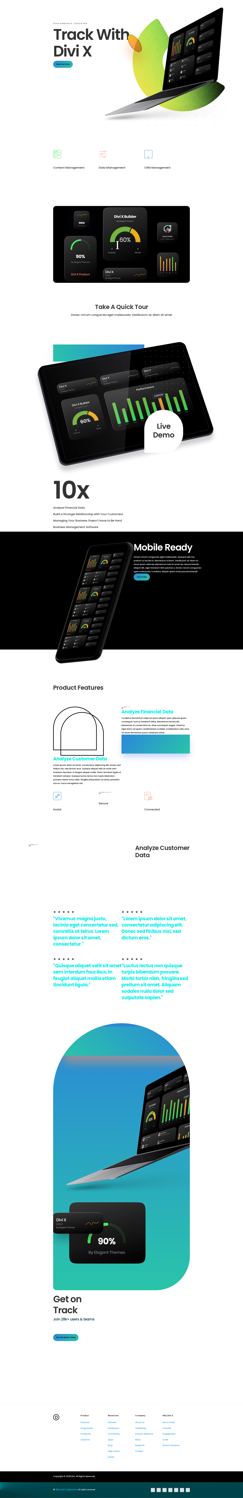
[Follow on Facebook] (177, 1477)
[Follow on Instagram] (188, 1477)
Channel (167, 1428)
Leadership (140, 1428)
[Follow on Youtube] (176, 1490)
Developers (113, 1428)
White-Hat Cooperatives (66, 1490)
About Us (139, 1422)
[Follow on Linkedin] (153, 1490)
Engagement (169, 1433)
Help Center (114, 1451)
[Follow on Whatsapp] (182, 1490)
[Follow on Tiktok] (188, 1490)
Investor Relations (144, 1433)
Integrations (86, 1428)
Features (84, 1422)
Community (114, 1433)
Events (111, 1457)
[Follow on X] (159, 1490)
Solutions (85, 1439)
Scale (165, 1439)
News (137, 1439)
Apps (110, 1439)
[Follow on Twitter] (182, 1477)
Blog (110, 1445)
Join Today (142, 577)
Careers (139, 1451)
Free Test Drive (63, 64)
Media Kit (140, 1445)
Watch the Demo (171, 1445)
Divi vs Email (169, 1422)
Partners (112, 1422)
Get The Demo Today (65, 1337)
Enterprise (85, 1433)
